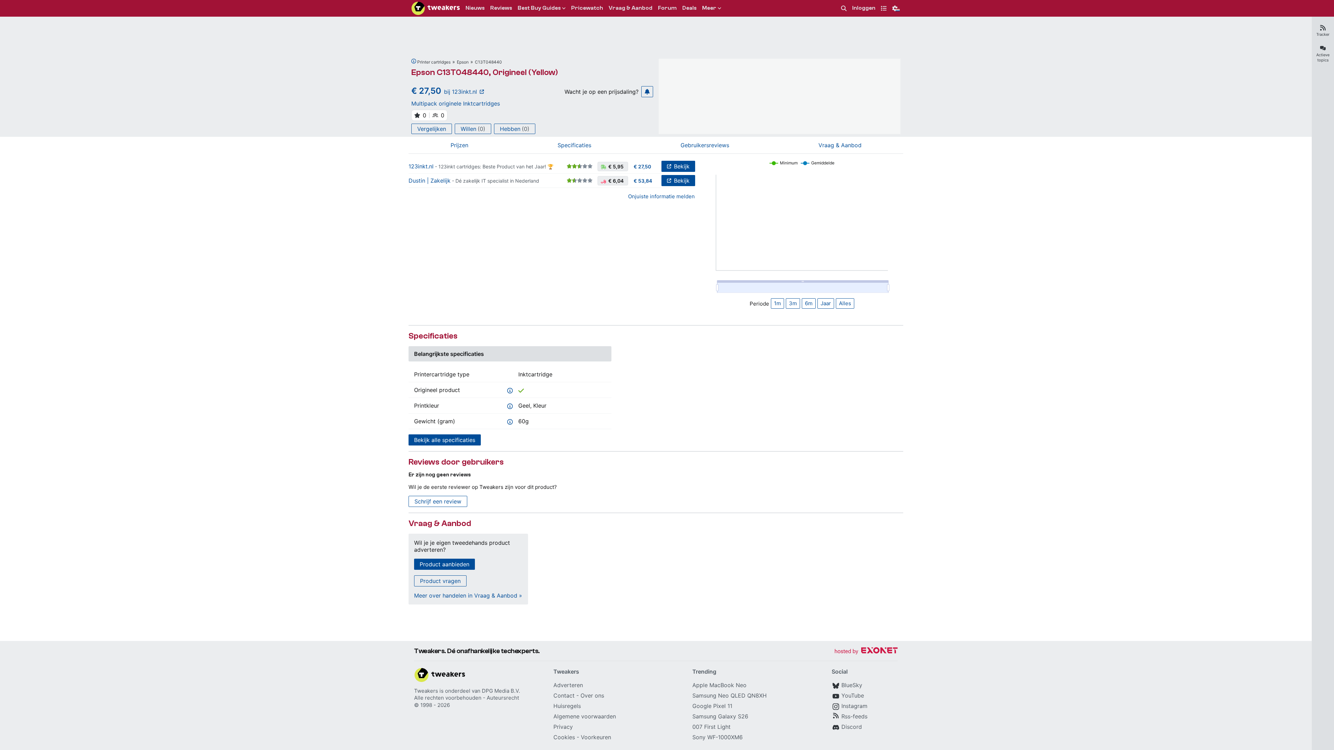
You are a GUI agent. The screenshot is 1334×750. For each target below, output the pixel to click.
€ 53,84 (643, 181)
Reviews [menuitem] (501, 8)
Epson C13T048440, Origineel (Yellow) (484, 72)
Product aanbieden (444, 564)
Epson (463, 62)
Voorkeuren (596, 737)
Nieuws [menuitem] (475, 8)
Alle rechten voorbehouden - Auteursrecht (466, 697)
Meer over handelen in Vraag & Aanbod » (468, 595)
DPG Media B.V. (501, 691)
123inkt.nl (421, 166)
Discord (851, 726)
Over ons (592, 695)
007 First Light (711, 726)
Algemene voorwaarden (584, 716)
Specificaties (574, 145)
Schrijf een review (437, 501)
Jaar (826, 303)
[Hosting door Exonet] (866, 651)
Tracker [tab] (1322, 34)
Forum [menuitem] (667, 8)
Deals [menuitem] (689, 8)
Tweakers (426, 691)
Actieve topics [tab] (1322, 57)
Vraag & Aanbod (840, 145)
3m (793, 303)
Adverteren (568, 685)
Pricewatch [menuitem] (587, 8)
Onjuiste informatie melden (661, 196)
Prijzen (459, 145)
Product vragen (440, 580)
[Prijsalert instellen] (647, 91)
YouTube (852, 695)
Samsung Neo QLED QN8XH (729, 695)
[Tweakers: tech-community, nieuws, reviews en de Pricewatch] (436, 8)
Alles (845, 303)
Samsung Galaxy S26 (720, 716)
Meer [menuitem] (709, 8)
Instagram (854, 705)
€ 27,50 (642, 166)
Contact (564, 695)
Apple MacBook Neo (719, 685)
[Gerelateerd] (413, 61)
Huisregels (567, 705)
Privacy (563, 726)
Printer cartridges (434, 62)
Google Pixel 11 (712, 705)
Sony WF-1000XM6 (717, 737)
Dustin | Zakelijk (430, 180)
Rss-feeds (854, 716)
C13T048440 (488, 62)
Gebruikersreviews (705, 145)
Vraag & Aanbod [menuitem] (630, 8)
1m (777, 303)
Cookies (564, 737)
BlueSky (851, 685)
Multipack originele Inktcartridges (455, 103)
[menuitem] (843, 8)
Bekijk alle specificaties (444, 439)
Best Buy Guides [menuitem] (539, 8)
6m (809, 303)
